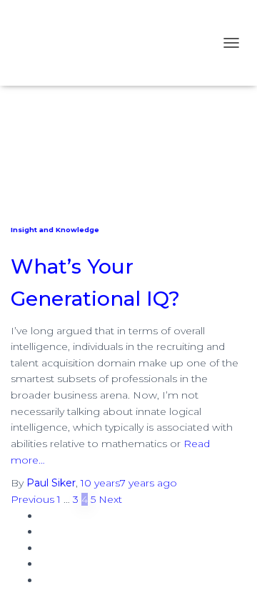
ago (129, 482)
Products (62, 531)
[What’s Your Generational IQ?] (128, 129)
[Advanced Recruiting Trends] (100, 43)
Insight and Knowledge (55, 230)
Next (110, 499)
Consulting (66, 563)
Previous (32, 499)
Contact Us (66, 580)
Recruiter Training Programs (108, 515)
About (55, 547)
